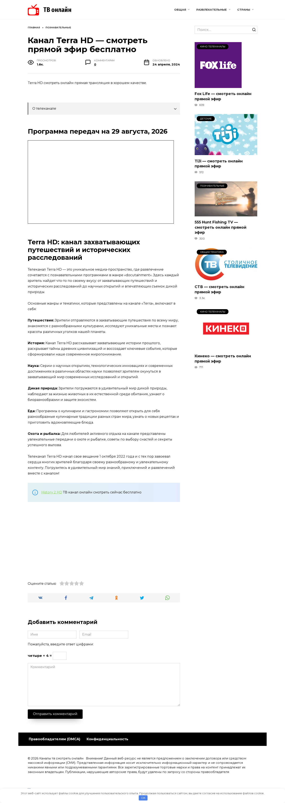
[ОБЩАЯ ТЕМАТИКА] (226, 278)
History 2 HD (51, 492)
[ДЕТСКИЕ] (226, 152)
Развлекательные (211, 9)
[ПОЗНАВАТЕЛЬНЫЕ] (226, 214)
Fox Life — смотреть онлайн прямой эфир (223, 96)
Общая (180, 9)
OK (143, 797)
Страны (243, 9)
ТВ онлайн (57, 10)
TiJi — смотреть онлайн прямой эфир (219, 163)
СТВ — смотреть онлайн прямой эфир (219, 289)
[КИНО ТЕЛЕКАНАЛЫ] (218, 85)
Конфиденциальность (107, 739)
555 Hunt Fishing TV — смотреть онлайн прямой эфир (220, 227)
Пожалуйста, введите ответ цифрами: (61, 644)
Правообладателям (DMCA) (54, 739)
